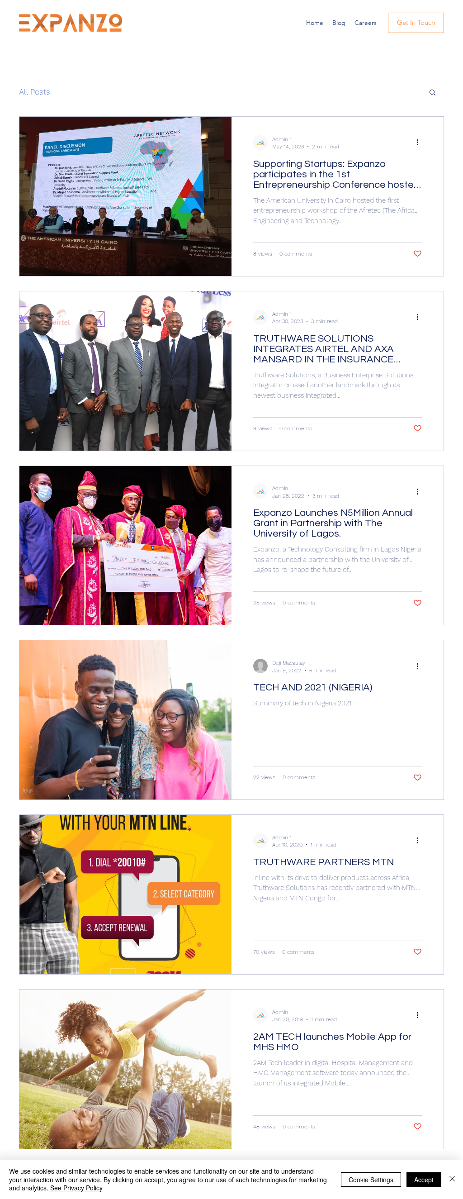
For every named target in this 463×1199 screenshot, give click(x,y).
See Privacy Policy (76, 1187)
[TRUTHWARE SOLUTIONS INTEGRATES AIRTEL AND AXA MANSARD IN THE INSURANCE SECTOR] (125, 371)
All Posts (34, 91)
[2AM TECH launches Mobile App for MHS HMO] (125, 1069)
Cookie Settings (371, 1179)
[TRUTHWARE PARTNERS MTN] (125, 894)
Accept (424, 1179)
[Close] (452, 1179)
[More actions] (420, 142)
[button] (432, 93)
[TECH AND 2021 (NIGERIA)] (125, 719)
